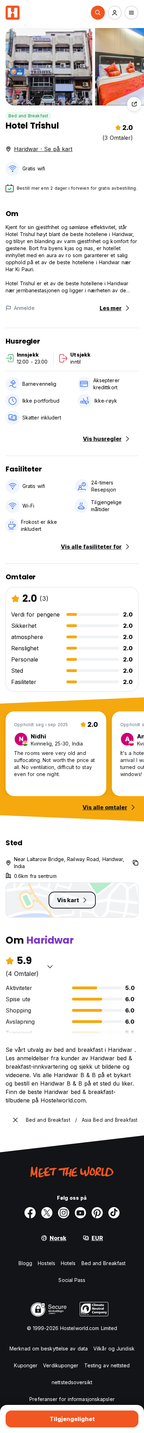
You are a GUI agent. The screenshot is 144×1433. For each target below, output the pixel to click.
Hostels (46, 1263)
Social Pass (71, 1280)
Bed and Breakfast (28, 115)
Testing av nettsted (107, 1365)
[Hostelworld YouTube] (80, 1212)
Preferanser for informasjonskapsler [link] (72, 1399)
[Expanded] (15, 1120)
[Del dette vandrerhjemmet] (134, 104)
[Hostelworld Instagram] (63, 1212)
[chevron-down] (50, 966)
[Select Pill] (98, 13)
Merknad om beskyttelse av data (48, 1348)
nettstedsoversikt (72, 1382)
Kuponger (25, 1365)
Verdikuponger (60, 1365)
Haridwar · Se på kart (43, 148)
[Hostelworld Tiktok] (114, 1212)
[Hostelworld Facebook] (30, 1212)
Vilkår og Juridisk (114, 1348)
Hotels (68, 1263)
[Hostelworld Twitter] (46, 1212)
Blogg (26, 1263)
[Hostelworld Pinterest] (97, 1212)
